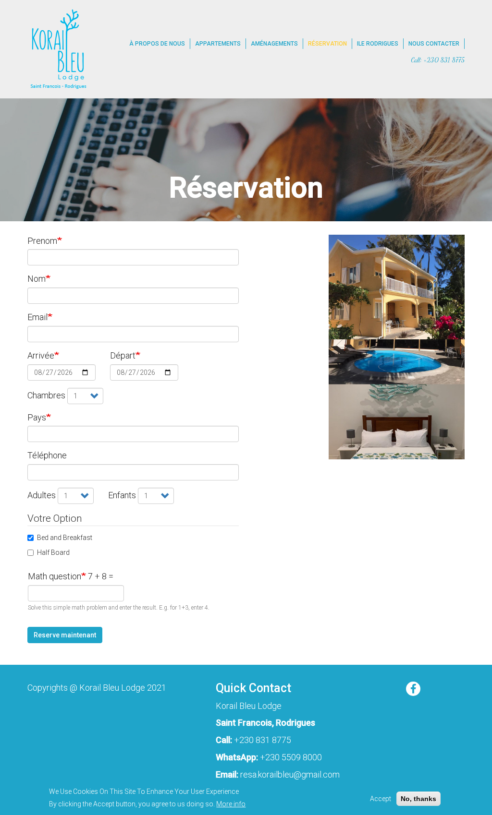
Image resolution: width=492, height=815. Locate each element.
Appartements (218, 43)
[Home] (57, 49)
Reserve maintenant (65, 635)
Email (37, 317)
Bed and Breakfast (64, 537)
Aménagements (274, 43)
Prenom (42, 241)
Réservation (327, 43)
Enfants (122, 495)
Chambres (46, 395)
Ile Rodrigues (377, 43)
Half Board (53, 552)
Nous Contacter (433, 43)
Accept (380, 799)
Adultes (41, 495)
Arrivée (40, 355)
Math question (54, 576)
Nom (36, 279)
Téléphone (47, 455)
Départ (122, 355)
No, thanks (418, 799)
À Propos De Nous (157, 43)
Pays (36, 417)
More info (231, 804)
